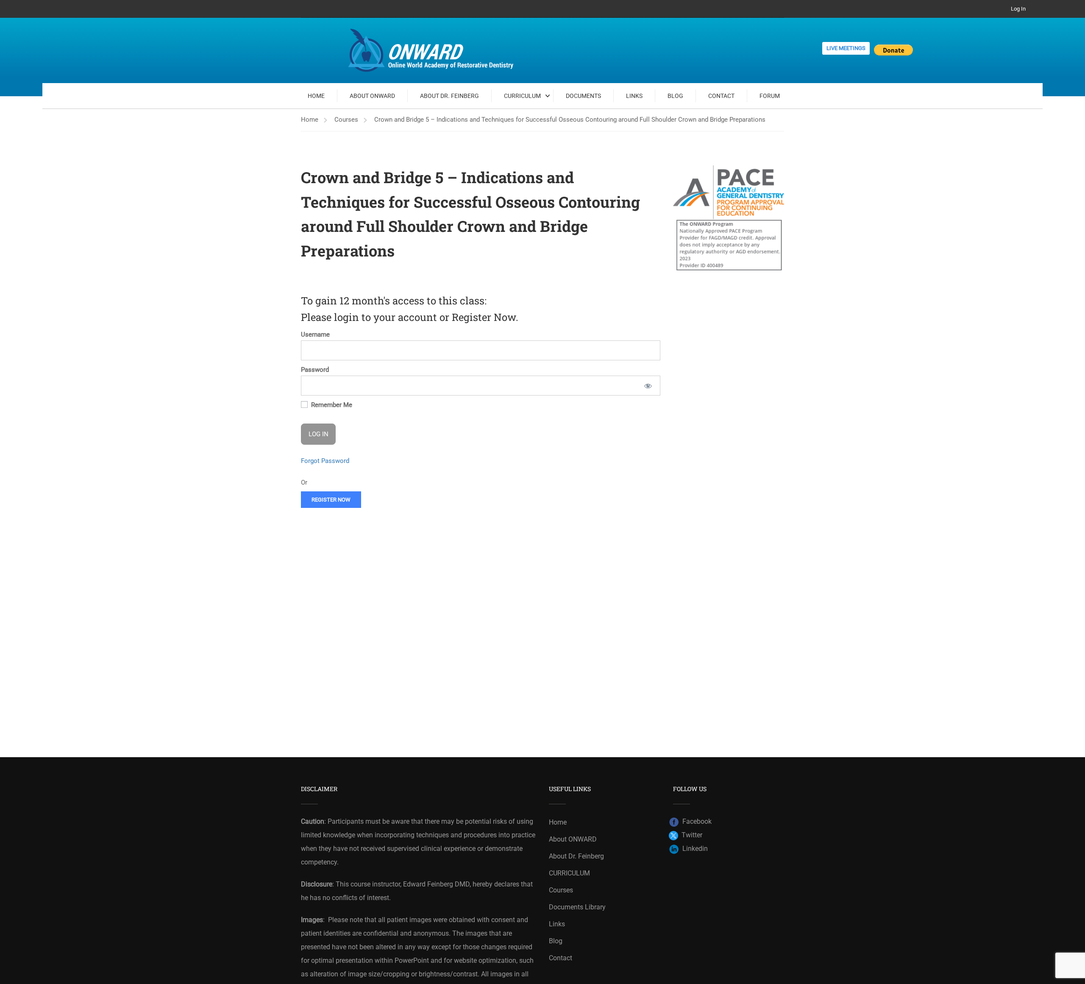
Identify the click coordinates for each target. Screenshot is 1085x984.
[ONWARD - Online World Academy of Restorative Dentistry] (432, 50)
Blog (675, 95)
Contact (721, 95)
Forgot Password (325, 461)
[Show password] (648, 386)
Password (315, 370)
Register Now (331, 499)
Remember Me (330, 405)
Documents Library (577, 907)
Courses (346, 119)
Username (315, 334)
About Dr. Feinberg (449, 95)
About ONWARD (372, 95)
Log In (1018, 9)
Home (316, 95)
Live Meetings (845, 48)
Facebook (695, 821)
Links (634, 95)
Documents (583, 95)
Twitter (690, 835)
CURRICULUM (522, 95)
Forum (770, 95)
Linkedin (693, 849)
